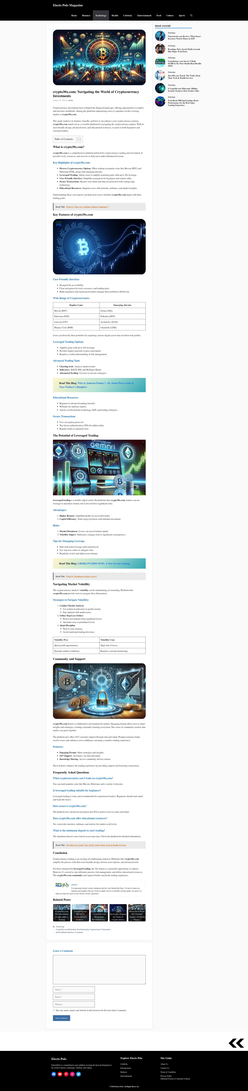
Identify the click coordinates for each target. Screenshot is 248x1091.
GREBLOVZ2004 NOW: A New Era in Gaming (104, 563)
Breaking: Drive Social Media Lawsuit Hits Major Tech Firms (184, 50)
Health (115, 15)
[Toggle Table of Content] (77, 139)
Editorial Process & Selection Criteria (175, 1078)
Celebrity (127, 15)
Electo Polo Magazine (68, 5)
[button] (191, 15)
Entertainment (144, 15)
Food (159, 15)
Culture (170, 15)
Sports (182, 15)
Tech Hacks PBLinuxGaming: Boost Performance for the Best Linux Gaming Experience (183, 103)
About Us (164, 1064)
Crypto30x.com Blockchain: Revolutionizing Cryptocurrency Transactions (83, 929)
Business (86, 15)
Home (74, 15)
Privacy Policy (166, 1076)
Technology (100, 15)
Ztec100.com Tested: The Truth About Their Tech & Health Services (184, 76)
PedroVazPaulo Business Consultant (69, 932)
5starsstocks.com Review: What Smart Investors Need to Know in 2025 (184, 37)
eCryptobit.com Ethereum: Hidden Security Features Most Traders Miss (183, 89)
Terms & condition (168, 1072)
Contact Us (165, 1068)
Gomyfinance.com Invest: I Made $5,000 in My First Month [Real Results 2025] (184, 63)
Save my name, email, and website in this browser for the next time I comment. (91, 1010)
